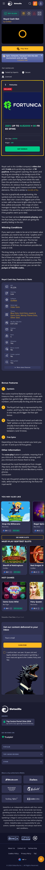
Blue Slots (14, 313)
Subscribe (22, 645)
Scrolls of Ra (33, 190)
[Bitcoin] (12, 779)
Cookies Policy (13, 853)
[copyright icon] (13, 838)
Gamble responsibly (17, 826)
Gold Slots (24, 313)
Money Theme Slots (29, 315)
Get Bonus (22, 149)
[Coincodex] (33, 799)
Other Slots (15, 317)
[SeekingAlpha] (12, 799)
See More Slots (22, 537)
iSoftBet (13, 300)
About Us (11, 848)
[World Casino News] (33, 789)
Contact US (21, 848)
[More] (41, 859)
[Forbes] (33, 779)
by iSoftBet (7, 21)
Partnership (32, 848)
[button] (10, 531)
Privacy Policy (26, 853)
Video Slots (15, 307)
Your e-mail (10, 638)
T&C (35, 853)
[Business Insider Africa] (12, 789)
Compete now (22, 60)
